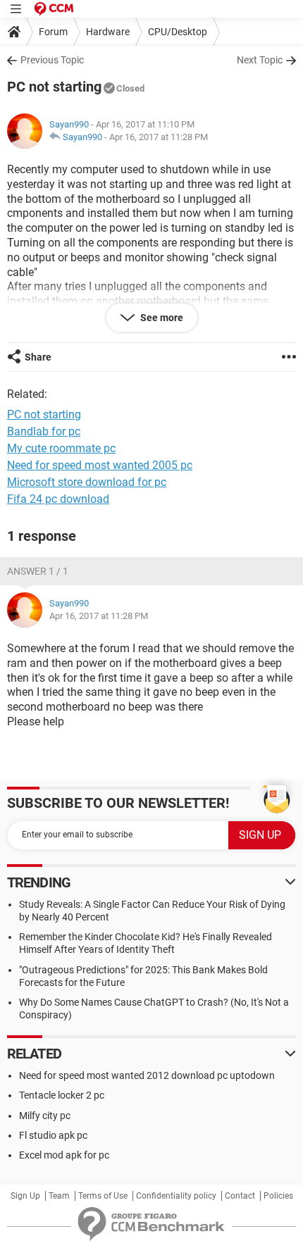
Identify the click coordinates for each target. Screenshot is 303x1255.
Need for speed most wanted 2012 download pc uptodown (147, 1075)
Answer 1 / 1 (37, 571)
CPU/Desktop (177, 31)
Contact (240, 1196)
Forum (53, 31)
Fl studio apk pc (53, 1135)
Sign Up (25, 1196)
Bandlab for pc (43, 431)
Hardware (108, 31)
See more (160, 317)
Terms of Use (103, 1196)
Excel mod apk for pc (64, 1155)
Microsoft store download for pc (86, 482)
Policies (278, 1196)
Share (38, 357)
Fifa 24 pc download (58, 499)
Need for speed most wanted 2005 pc (99, 465)
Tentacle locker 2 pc (61, 1095)
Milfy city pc (44, 1115)
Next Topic (260, 59)
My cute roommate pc (61, 448)
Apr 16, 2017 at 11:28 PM (158, 137)
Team (59, 1196)
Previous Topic (52, 59)
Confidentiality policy (176, 1196)
